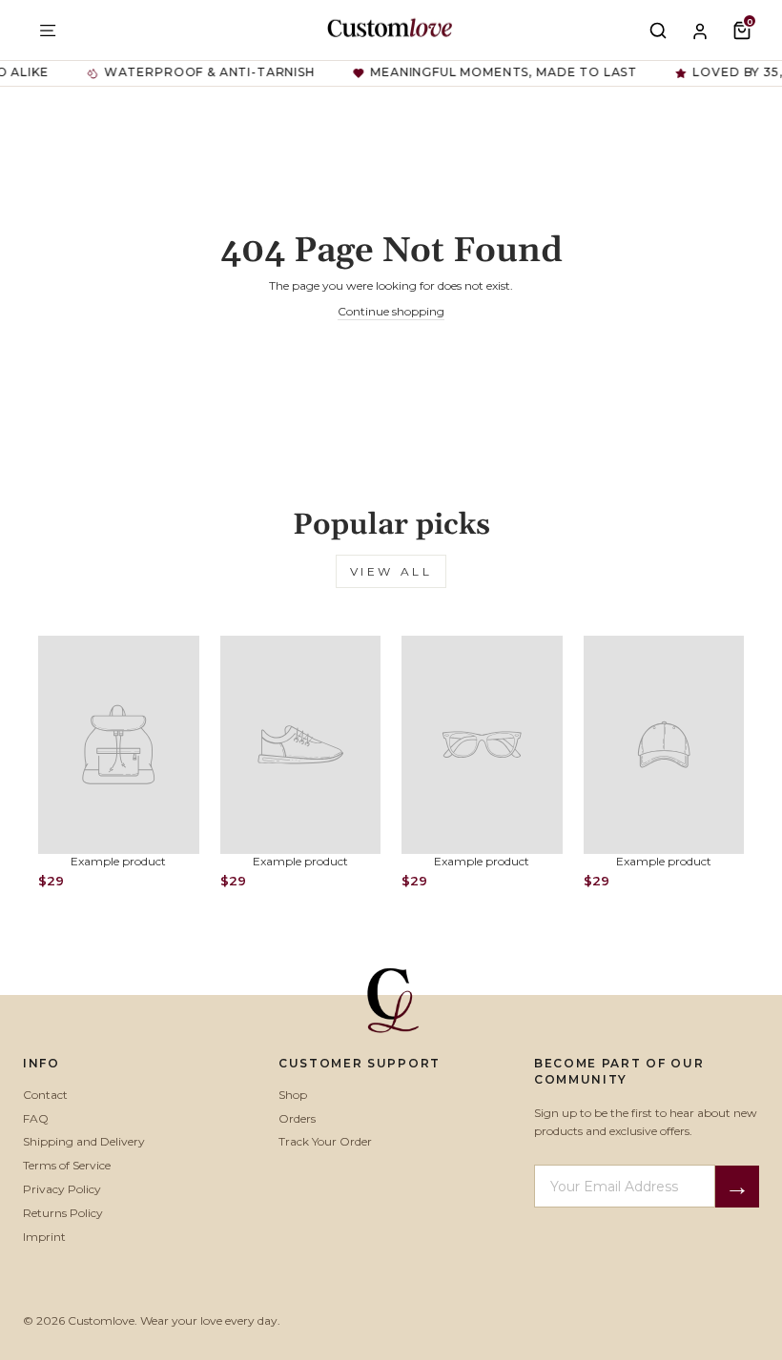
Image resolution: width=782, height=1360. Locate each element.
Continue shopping (391, 311)
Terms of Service (67, 1165)
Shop (292, 1094)
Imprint (44, 1236)
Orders (297, 1118)
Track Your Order (325, 1141)
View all (391, 571)
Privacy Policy (62, 1189)
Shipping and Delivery (84, 1141)
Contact (45, 1094)
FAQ (36, 1118)
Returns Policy (63, 1213)
